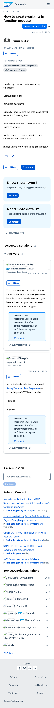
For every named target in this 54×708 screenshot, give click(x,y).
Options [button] (49, 26)
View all (7, 653)
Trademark (13, 693)
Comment (28, 167)
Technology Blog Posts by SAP (21, 510)
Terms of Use (41, 677)
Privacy (13, 677)
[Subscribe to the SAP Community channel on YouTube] (30, 668)
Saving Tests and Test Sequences (23, 388)
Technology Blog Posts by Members (24, 524)
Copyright (13, 685)
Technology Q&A (12, 11)
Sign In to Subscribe (34, 26)
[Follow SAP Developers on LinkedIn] (35, 668)
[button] (6, 53)
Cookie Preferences (13, 701)
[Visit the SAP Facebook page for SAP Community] (19, 668)
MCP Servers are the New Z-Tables (21, 559)
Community (20, 4)
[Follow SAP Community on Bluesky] (24, 668)
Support (40, 693)
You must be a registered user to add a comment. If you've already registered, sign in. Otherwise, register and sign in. (26, 324)
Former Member (21, 41)
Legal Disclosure (40, 685)
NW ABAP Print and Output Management (20, 66)
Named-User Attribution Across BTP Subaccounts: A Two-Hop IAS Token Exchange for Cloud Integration (26, 503)
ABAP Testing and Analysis (15, 70)
